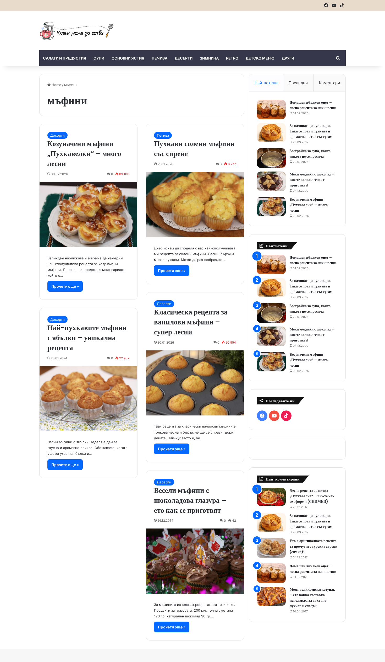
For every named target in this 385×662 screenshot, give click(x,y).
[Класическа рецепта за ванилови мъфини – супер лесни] (195, 383)
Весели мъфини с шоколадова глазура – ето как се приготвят (190, 500)
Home (56, 85)
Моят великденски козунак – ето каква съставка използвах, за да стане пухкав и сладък (312, 597)
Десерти (183, 58)
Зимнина (209, 58)
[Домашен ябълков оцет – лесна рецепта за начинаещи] (271, 109)
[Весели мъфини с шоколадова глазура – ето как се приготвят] (195, 561)
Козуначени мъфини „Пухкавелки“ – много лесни (84, 153)
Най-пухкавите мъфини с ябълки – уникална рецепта (87, 338)
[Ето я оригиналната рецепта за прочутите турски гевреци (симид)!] (271, 548)
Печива (159, 58)
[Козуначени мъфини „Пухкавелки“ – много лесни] (88, 214)
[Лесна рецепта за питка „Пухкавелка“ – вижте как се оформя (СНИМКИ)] (271, 497)
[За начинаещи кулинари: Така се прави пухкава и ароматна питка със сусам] (271, 132)
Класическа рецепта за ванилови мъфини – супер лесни (191, 322)
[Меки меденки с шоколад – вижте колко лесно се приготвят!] (271, 181)
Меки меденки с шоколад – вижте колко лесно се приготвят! (312, 180)
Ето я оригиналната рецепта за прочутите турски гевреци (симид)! (313, 546)
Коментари (329, 82)
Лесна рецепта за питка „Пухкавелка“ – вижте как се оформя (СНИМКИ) (312, 496)
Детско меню (260, 58)
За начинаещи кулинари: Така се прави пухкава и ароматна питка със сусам (311, 131)
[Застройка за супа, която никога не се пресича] (271, 158)
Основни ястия (128, 58)
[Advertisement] (245, 28)
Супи (99, 58)
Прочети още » (65, 286)
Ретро (232, 58)
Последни (298, 82)
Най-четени (266, 82)
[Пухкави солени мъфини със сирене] (195, 204)
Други (288, 58)
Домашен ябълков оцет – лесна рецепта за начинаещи (313, 105)
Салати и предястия (64, 58)
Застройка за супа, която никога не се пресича (310, 153)
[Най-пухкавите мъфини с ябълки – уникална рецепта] (88, 398)
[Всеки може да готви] (76, 31)
